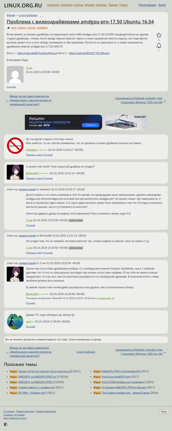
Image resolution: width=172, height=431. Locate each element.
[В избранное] (159, 35)
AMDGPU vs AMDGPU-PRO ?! (36, 382)
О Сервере (8, 411)
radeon (22, 27)
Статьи (78, 5)
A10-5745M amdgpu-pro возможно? (123, 382)
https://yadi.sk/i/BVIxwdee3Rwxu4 (37, 53)
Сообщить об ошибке (14, 415)
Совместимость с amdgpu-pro (36, 387)
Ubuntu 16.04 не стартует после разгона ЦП (45, 371)
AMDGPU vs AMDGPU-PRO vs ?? (39, 376)
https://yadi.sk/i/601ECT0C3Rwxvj (89, 53)
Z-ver (29, 68)
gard (28, 321)
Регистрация (147, 5)
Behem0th (32, 173)
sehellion (31, 149)
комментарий (27, 189)
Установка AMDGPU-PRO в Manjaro (124, 387)
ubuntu (31, 27)
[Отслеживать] (159, 46)
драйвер (42, 27)
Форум (89, 5)
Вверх (164, 411)
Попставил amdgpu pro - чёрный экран (126, 392)
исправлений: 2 (105, 298)
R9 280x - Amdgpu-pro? (32, 392)
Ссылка (11, 87)
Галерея (66, 5)
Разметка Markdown (46, 411)
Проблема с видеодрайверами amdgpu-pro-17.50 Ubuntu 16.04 (80, 21)
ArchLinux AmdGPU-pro (116, 376)
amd (13, 27)
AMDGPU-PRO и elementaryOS (121, 371)
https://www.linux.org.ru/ (15, 418)
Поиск (123, 5)
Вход (162, 5)
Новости (53, 5)
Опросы (101, 5)
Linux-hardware (28, 15)
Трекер (113, 5)
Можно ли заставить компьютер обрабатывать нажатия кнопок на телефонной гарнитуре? (30, 100)
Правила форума (25, 411)
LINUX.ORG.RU (23, 5)
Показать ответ (34, 155)
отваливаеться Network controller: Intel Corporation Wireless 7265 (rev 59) (138, 100)
